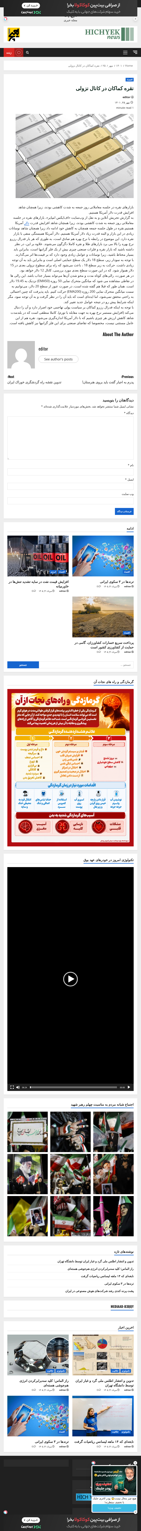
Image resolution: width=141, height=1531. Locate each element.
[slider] (73, 1087)
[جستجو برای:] (86, 664)
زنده (9, 52)
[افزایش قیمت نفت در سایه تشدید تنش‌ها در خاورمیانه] (38, 556)
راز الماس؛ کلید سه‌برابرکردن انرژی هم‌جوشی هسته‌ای (101, 1268)
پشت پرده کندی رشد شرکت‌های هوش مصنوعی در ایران (99, 1290)
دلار (26, 223)
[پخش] (129, 1087)
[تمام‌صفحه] (12, 1087)
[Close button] (135, 1463)
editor (126, 97)
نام (131, 465)
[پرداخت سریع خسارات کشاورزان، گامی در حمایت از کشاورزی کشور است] (103, 617)
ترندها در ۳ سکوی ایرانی (117, 581)
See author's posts (58, 359)
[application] (70, 979)
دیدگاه (129, 413)
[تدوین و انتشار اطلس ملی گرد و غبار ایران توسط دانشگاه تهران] (103, 1355)
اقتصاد (130, 79)
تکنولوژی (126, 1370)
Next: (34, 379)
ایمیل (129, 479)
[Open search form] (27, 52)
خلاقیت (115, 1370)
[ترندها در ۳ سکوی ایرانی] (103, 556)
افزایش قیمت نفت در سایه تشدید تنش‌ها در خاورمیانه (39, 583)
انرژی (53, 571)
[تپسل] (5, 19)
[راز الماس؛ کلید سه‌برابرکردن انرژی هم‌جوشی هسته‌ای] (38, 1355)
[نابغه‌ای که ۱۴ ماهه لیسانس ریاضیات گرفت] (103, 1416)
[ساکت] (18, 1087)
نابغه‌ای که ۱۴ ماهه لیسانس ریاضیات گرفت (107, 1276)
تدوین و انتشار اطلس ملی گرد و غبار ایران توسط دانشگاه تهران (95, 1261)
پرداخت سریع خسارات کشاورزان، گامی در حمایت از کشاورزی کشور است (104, 644)
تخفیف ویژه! (114, 1507)
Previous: (108, 379)
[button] (135, 52)
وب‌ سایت (128, 494)
